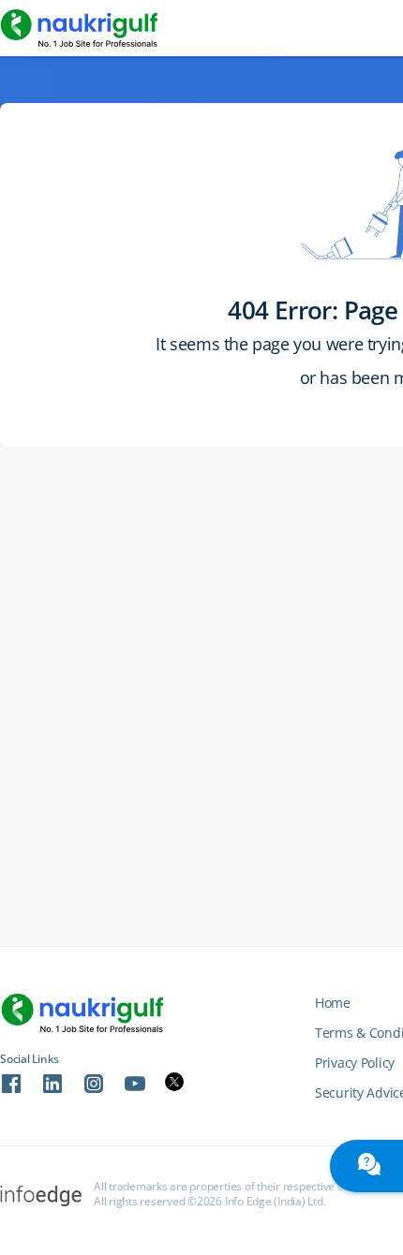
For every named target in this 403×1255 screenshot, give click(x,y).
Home (333, 1002)
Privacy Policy (355, 1062)
